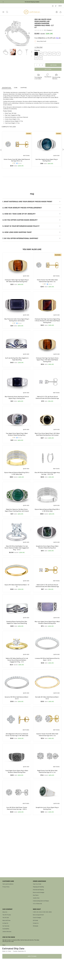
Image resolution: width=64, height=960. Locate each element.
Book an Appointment (38, 914)
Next (28, 33)
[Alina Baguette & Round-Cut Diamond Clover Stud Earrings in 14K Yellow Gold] (17, 719)
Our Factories (5, 926)
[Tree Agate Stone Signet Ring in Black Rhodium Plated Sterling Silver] (17, 419)
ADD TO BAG (32, 956)
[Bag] (60, 12)
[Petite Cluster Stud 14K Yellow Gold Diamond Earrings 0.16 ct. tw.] (16, 144)
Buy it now (48, 69)
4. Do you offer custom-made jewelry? (19, 220)
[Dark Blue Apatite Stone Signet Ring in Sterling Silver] (46, 144)
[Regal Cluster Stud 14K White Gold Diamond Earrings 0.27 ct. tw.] (47, 756)
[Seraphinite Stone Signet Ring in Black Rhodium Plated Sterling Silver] (47, 532)
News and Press (6, 920)
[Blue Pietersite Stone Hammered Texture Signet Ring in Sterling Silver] (17, 382)
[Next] (61, 2)
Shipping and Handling (38, 887)
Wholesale (35, 926)
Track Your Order (37, 884)
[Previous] (3, 2)
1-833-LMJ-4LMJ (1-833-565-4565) (42, 912)
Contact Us (35, 923)
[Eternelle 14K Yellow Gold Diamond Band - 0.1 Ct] (47, 682)
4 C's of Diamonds (37, 903)
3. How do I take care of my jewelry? (18, 214)
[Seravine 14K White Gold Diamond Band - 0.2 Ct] (17, 682)
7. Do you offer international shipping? (20, 238)
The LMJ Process (6, 914)
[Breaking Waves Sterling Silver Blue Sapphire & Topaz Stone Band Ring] (17, 607)
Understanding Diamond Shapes (41, 901)
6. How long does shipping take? (17, 232)
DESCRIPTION (6, 87)
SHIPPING (24, 87)
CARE (16, 87)
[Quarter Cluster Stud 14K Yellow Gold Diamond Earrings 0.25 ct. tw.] (47, 719)
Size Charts (35, 895)
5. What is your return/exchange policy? (20, 226)
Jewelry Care (36, 898)
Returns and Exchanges (38, 892)
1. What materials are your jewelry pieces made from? (27, 202)
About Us (4, 912)
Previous (5, 33)
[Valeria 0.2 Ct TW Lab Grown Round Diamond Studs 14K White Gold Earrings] (47, 382)
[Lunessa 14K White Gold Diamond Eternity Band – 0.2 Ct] (47, 644)
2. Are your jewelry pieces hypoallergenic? (22, 208)
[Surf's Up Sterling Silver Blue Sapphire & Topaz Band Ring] (17, 343)
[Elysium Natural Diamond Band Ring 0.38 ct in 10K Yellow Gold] (17, 458)
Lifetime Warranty (6, 931)
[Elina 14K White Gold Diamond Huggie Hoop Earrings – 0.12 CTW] (47, 458)
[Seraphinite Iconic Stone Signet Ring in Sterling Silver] (47, 793)
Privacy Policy (5, 887)
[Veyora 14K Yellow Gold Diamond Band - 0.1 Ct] (17, 570)
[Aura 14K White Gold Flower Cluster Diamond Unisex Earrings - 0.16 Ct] (17, 793)
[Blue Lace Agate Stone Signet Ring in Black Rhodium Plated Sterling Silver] (47, 607)
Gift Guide (35, 920)
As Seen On (5, 923)
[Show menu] (3, 12)
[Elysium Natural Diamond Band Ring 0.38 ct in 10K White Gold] (47, 495)
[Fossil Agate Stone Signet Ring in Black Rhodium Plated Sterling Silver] (17, 756)
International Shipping (38, 889)
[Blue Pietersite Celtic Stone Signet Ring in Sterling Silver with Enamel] (17, 304)
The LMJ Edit (5, 917)
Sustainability (5, 928)
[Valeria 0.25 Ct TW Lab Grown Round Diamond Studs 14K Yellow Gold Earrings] (47, 570)
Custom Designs (37, 917)
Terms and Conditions (7, 884)
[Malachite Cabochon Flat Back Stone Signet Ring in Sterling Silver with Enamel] (17, 495)
